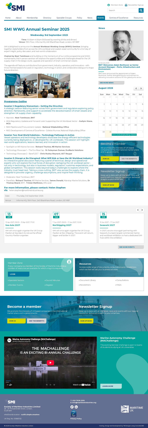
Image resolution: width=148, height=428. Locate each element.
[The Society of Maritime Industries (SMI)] (16, 7)
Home (8, 18)
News (89, 18)
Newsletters (85, 285)
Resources (138, 18)
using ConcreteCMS (137, 426)
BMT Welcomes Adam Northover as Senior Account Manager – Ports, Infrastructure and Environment (119, 67)
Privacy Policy (76, 419)
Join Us (12, 321)
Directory (47, 18)
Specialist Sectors (16, 280)
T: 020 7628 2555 (77, 400)
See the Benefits (129, 159)
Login (12, 274)
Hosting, (102, 426)
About (18, 18)
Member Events (16, 285)
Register (49, 285)
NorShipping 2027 (62, 225)
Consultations (122, 280)
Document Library (88, 280)
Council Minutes (53, 280)
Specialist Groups (64, 18)
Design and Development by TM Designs (118, 426)
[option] (26, 226)
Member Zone (117, 5)
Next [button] (142, 210)
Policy (79, 18)
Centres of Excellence (118, 18)
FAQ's (119, 285)
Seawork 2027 (107, 225)
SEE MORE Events (127, 247)
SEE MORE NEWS (107, 83)
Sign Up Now (108, 185)
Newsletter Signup (136, 5)
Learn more (107, 386)
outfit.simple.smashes (30, 415)
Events (101, 18)
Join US (106, 159)
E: (83, 403)
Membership (32, 18)
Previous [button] (138, 210)
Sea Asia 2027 (12, 225)
